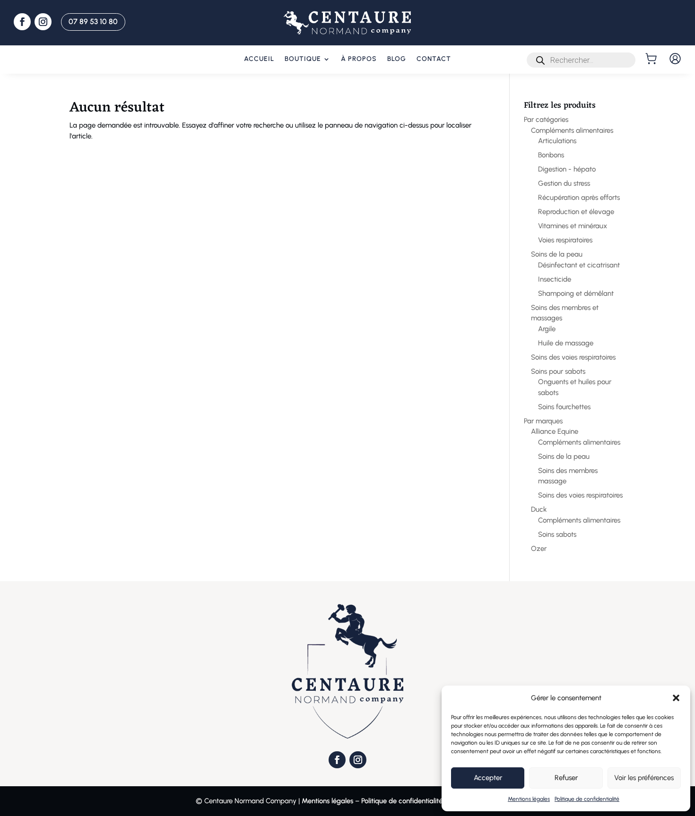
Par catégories (546, 119)
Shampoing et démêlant (576, 293)
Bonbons (551, 155)
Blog (396, 59)
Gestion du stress (564, 183)
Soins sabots (557, 534)
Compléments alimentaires (572, 130)
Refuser (566, 777)
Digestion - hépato (567, 169)
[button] (676, 698)
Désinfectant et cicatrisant (579, 265)
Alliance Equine (554, 431)
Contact (434, 59)
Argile (547, 329)
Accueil (259, 59)
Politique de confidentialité (587, 799)
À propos (359, 59)
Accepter (488, 777)
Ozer (539, 548)
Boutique (303, 59)
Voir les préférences (644, 777)
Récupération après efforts (579, 197)
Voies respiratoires (565, 240)
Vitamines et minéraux (572, 226)
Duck (539, 509)
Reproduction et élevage (576, 211)
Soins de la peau (556, 254)
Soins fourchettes (564, 407)
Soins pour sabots (558, 371)
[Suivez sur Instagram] (43, 21)
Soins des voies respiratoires (573, 357)
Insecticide (554, 279)
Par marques (543, 421)
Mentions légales (529, 799)
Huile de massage (565, 343)
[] (652, 58)
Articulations (557, 141)
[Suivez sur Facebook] (22, 21)
